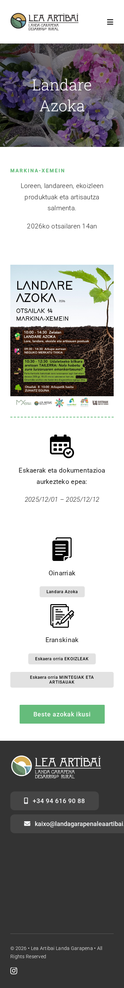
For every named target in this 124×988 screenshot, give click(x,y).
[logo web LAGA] (44, 16)
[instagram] (13, 970)
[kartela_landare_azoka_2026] (62, 268)
